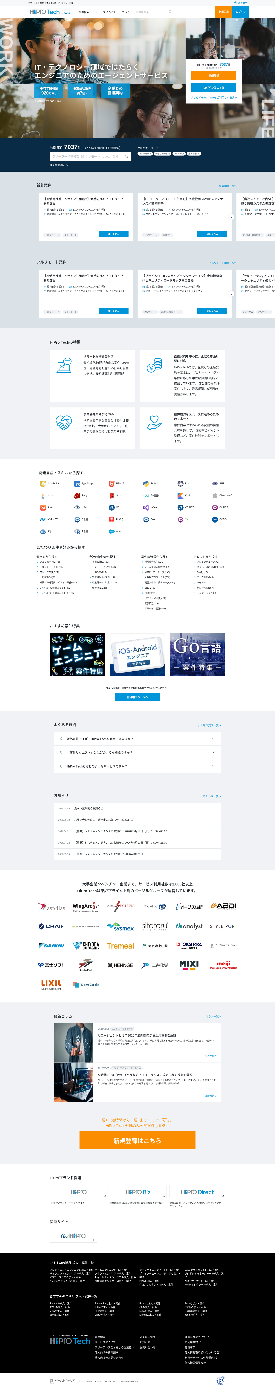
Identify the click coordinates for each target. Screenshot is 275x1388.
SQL (49, 531)
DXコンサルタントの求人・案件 (202, 1269)
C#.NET (223, 507)
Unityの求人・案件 (105, 1314)
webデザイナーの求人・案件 (200, 1280)
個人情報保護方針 (195, 1362)
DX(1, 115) (202, 572)
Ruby (84, 495)
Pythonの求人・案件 (61, 1303)
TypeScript (87, 483)
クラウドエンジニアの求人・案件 (113, 1273)
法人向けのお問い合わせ (109, 1357)
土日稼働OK (194, 154)
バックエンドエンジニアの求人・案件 (70, 1273)
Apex (119, 531)
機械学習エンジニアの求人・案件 (113, 1281)
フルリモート (145, 154)
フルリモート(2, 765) (50, 562)
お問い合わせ (147, 1347)
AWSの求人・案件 (60, 1307)
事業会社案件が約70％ (98, 414)
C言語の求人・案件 (195, 1307)
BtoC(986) (150, 593)
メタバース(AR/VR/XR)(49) (210, 567)
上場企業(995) (99, 572)
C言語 (85, 519)
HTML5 (120, 483)
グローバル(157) (205, 588)
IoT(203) (201, 582)
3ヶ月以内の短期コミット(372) (55, 588)
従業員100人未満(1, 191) (104, 577)
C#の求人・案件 (148, 1307)
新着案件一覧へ (228, 186)
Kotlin (188, 495)
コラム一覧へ (213, 1016)
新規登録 (224, 11)
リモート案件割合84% (98, 356)
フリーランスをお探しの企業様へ (114, 1347)
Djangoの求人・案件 (150, 1314)
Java (50, 495)
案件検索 (84, 12)
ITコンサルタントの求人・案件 (156, 1284)
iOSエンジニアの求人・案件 (65, 1277)
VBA (84, 507)
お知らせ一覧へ (212, 796)
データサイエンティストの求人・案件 (160, 1269)
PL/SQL (120, 519)
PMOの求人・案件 (149, 1280)
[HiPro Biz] (138, 1191)
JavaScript (53, 483)
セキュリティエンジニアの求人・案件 (115, 1277)
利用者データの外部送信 (199, 1357)
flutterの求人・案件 (105, 1307)
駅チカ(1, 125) (99, 588)
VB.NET (189, 507)
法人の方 (243, 3)
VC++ (154, 507)
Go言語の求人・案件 (196, 1311)
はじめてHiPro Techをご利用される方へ (213, 97)
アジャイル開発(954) (155, 608)
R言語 (85, 531)
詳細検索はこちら (60, 164)
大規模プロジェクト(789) (157, 577)
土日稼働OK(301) (48, 577)
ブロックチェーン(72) (208, 562)
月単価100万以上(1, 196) (157, 572)
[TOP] (49, 11)
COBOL (223, 519)
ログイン (241, 11)
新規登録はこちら (137, 1141)
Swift (50, 507)
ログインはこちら (213, 87)
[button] (231, 217)
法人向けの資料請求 (106, 1352)
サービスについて (105, 12)
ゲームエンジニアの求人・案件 (112, 1269)
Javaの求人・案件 (60, 1314)
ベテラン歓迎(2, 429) (155, 598)
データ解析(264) (205, 577)
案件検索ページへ (137, 697)
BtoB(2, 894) (151, 588)
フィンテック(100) (206, 593)
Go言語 (155, 495)
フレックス (179, 154)
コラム (126, 12)
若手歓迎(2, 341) (153, 603)
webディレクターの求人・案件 (201, 1284)
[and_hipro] (73, 1235)
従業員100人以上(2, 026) (104, 582)
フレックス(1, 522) (49, 572)
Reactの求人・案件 (149, 1303)
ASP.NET (52, 519)
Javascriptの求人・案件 (107, 1303)
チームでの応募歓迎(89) (157, 567)
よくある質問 (147, 1337)
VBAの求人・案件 (59, 1311)
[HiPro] (79, 1191)
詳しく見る (113, 234)
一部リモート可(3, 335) (51, 567)
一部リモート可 (162, 154)
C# (186, 519)
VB (118, 507)
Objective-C (225, 495)
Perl (187, 483)
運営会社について (195, 1337)
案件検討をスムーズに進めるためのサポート (196, 416)
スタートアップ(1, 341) (104, 567)
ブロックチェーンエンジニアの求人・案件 (160, 1275)
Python (154, 483)
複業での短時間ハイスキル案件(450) (58, 582)
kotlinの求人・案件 (195, 1314)
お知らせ (145, 1342)
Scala (119, 495)
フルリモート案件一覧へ (223, 262)
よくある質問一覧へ (209, 725)
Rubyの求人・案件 (149, 1311)
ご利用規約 (191, 1342)
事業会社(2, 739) (100, 562)
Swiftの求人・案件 (195, 1303)
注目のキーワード (148, 148)
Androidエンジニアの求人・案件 (67, 1281)
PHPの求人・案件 (104, 1311)
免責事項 (190, 1347)
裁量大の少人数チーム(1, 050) (160, 582)
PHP (221, 483)
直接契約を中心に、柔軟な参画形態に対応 (196, 359)
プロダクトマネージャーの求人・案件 (204, 1275)
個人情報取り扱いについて (200, 1352)
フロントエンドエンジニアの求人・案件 (72, 1269)
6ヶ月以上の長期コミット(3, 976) (57, 593)
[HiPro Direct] (197, 1191)
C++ (153, 519)
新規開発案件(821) (154, 562)
